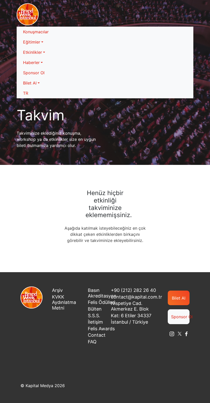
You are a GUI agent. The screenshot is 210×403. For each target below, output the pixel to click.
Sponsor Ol (34, 72)
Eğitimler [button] (31, 42)
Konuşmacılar (36, 31)
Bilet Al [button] (30, 83)
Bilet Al (178, 298)
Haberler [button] (31, 62)
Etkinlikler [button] (32, 52)
